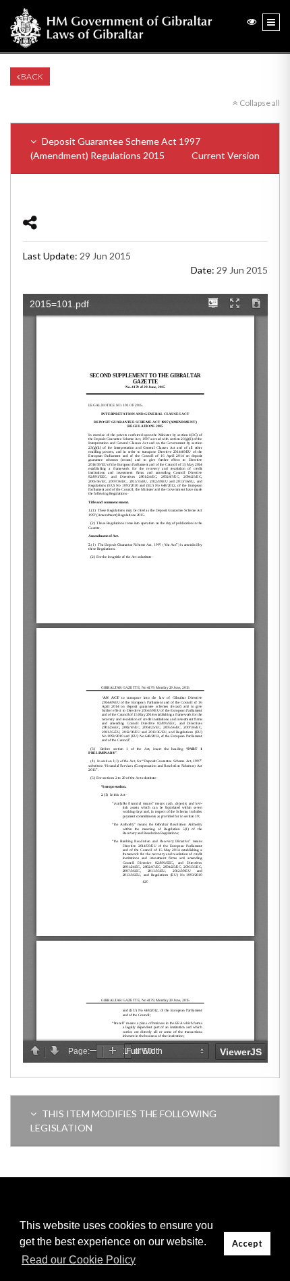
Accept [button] (247, 1244)
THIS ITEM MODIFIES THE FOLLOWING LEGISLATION (123, 1120)
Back (31, 76)
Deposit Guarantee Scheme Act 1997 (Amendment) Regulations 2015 (145, 148)
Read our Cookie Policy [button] (79, 1260)
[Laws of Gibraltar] (111, 26)
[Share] (30, 222)
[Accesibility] (251, 21)
